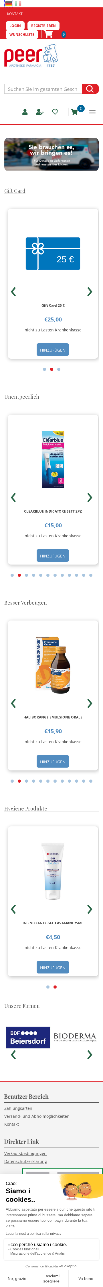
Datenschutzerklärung (25, 1161)
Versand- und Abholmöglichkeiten (37, 1116)
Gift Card (14, 190)
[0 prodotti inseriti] (72, 112)
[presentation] (13, 289)
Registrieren (43, 25)
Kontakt (15, 13)
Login (15, 25)
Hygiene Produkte (25, 808)
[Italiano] (18, 3)
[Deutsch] (8, 3)
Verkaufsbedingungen (25, 1153)
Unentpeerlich (21, 396)
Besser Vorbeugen (25, 602)
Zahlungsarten (18, 1108)
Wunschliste (21, 34)
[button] (44, 369)
